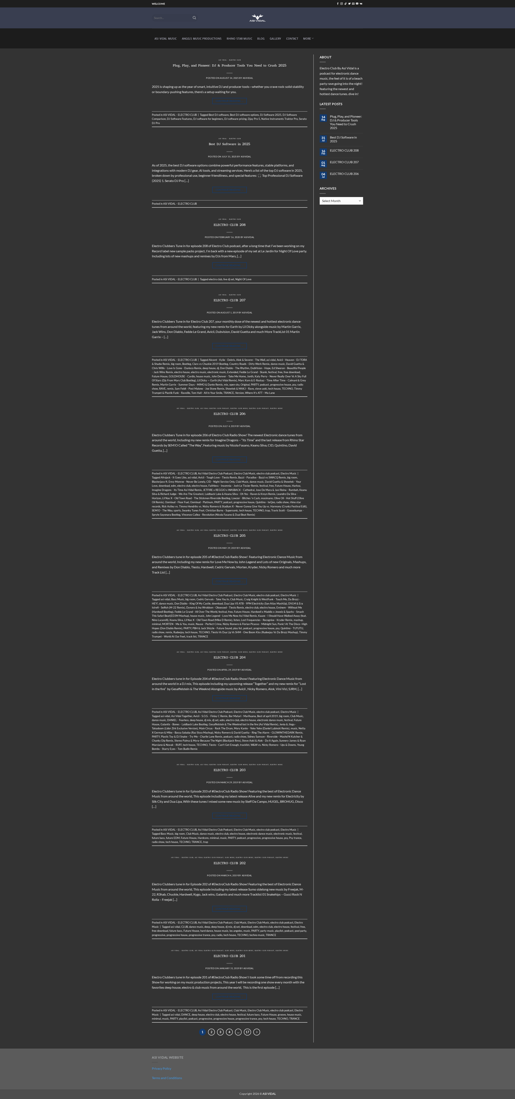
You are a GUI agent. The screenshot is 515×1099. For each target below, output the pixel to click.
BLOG (261, 38)
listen (237, 620)
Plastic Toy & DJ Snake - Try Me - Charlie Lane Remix (191, 736)
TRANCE (229, 392)
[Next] (256, 1032)
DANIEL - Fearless (178, 720)
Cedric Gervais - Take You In (213, 599)
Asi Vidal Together (181, 716)
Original (245, 384)
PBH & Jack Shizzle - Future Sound (212, 628)
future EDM (173, 837)
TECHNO (287, 388)
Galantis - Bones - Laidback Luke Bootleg (184, 724)
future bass (158, 837)
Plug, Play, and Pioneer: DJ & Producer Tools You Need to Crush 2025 (229, 66)
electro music (198, 372)
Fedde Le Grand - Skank (253, 372)
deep (207, 926)
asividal (248, 78)
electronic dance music (270, 720)
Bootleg (186, 363)
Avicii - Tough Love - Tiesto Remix (217, 477)
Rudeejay (178, 632)
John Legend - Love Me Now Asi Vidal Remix (231, 615)
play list (237, 628)
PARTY (255, 384)
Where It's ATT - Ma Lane (260, 392)
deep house (209, 368)
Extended (232, 372)
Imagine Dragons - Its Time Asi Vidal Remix (177, 490)
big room (176, 363)
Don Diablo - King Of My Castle (192, 603)
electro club (215, 279)
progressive (254, 837)
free (280, 372)
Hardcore (203, 837)
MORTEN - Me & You (174, 624)
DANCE (186, 1014)
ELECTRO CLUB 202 (230, 863)
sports (177, 510)
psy (294, 384)
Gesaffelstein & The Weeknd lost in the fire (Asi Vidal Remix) (243, 724)
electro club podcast (259, 408)
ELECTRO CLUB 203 (230, 770)
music (191, 624)
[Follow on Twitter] (349, 3)
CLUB (184, 926)
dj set (215, 720)
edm (173, 485)
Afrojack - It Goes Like (173, 477)
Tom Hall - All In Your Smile (206, 392)
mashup (298, 620)
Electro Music (276, 408)
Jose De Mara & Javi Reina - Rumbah (277, 490)
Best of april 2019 (267, 716)
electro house (182, 372)
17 (247, 1032)
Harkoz (296, 485)
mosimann (267, 498)
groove (282, 1014)
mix (226, 384)
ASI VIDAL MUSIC (165, 38)
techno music (257, 935)
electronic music (216, 372)
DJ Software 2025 (270, 114)
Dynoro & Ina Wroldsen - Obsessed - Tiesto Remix (215, 607)
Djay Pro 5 (254, 118)
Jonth (250, 376)
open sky (234, 384)
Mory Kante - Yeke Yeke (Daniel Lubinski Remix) (261, 728)
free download (292, 372)
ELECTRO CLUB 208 (230, 225)
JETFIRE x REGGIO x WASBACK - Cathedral (228, 490)
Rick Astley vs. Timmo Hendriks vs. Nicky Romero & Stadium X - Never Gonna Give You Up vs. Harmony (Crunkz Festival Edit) (234, 506)
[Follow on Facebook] (338, 3)
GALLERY (275, 38)
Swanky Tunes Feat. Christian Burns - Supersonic (210, 510)
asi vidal (271, 359)
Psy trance (295, 837)
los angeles (236, 930)
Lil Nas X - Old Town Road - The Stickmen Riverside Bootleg (196, 498)
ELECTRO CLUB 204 (230, 658)
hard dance (206, 930)
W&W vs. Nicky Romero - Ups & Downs (273, 744)
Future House (160, 376)
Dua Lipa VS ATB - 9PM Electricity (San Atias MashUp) (255, 603)
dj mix (207, 720)
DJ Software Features (179, 118)
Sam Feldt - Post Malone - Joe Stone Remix (199, 388)
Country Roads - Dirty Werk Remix (249, 363)
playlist (279, 930)
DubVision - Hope (260, 368)
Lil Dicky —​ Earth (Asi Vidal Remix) (217, 380)
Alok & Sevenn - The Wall (250, 359)
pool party (300, 930)
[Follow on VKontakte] (361, 3)
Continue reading (230, 100)
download (164, 485)
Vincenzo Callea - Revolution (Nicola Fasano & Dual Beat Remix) (218, 514)
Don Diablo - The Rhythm (234, 368)
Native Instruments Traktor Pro (279, 118)
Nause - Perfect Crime (208, 624)
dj (218, 368)
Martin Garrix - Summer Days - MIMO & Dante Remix (191, 384)
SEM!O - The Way (162, 510)
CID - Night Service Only (220, 481)
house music (203, 376)
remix (170, 388)
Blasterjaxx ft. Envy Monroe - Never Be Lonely (178, 481)
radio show (282, 502)
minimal (156, 624)
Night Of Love (243, 279)
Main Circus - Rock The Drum (216, 728)
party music (267, 930)
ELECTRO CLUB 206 (230, 414)
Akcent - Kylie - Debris (222, 359)
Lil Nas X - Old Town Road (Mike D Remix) (208, 620)
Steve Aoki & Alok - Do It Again (260, 740)
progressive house (280, 384)
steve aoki (261, 388)
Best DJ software (219, 114)
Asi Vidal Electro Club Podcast (214, 408)
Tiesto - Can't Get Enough (224, 744)
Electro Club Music (239, 408)
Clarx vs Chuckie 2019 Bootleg (210, 363)
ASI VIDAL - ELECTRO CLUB (229, 60)
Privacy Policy (161, 1068)
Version (239, 392)
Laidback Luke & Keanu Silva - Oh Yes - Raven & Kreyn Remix (240, 494)
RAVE (162, 388)
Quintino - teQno (265, 502)
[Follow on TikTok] (345, 3)
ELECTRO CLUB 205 (230, 536)
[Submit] (194, 17)
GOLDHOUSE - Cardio (182, 376)
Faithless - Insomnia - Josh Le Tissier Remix (233, 485)
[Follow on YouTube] (357, 3)
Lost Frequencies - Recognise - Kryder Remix (267, 620)
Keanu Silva (176, 620)
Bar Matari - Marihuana (242, 716)
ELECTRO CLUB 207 (230, 301)
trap (267, 510)
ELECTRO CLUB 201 (229, 956)
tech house (274, 388)
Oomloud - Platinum (201, 502)
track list (191, 636)
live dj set (228, 279)
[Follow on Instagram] (341, 3)
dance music (278, 363)
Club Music (242, 481)
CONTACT (292, 38)
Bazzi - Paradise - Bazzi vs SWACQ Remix (262, 477)
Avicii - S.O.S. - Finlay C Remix (210, 716)
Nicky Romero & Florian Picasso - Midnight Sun (249, 624)
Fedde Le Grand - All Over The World (196, 611)
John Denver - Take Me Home (228, 376)
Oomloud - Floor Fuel (177, 502)
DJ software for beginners (208, 118)
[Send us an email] (353, 3)
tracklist (244, 744)
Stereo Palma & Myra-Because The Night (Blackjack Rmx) (207, 740)
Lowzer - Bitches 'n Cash (246, 498)
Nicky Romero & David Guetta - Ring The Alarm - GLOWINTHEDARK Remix (258, 732)
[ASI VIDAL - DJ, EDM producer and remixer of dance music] (257, 17)
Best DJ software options (244, 114)
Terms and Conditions (167, 1078)
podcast (264, 384)
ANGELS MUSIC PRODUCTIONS (202, 38)
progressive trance (199, 935)
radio (219, 935)
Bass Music (177, 599)
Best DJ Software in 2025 (229, 144)
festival (272, 372)
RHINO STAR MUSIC (239, 38)
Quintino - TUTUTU (292, 628)
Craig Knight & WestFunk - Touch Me (265, 599)
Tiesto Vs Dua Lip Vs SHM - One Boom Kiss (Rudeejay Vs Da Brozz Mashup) (254, 632)
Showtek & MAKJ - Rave (240, 388)
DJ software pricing (235, 118)
